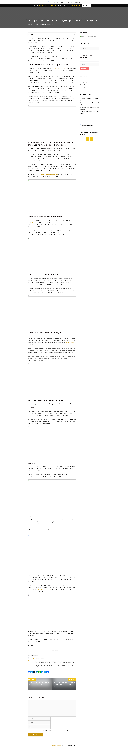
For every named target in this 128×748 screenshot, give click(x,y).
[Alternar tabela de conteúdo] (73, 34)
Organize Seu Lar (63, 5)
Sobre (29, 655)
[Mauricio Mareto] (31, 660)
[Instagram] (87, 139)
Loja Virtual (86, 5)
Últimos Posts (34, 655)
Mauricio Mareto (39, 658)
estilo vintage (70, 342)
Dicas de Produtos (76, 5)
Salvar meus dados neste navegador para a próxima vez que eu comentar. (48, 730)
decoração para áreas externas (49, 174)
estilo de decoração (60, 68)
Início (36, 5)
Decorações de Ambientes (47, 5)
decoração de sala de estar (44, 589)
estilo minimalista (34, 222)
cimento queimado (69, 232)
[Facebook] (91, 139)
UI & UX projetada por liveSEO (71, 745)
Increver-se (84, 68)
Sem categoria (83, 87)
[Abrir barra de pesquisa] (92, 5)
